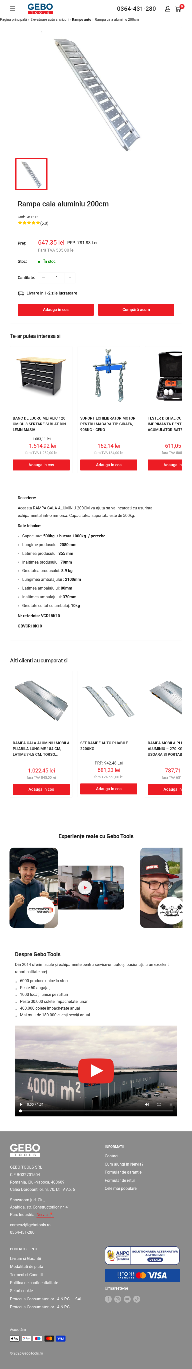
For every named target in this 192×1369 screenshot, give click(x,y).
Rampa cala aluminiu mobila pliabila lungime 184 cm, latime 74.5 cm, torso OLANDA (41, 752)
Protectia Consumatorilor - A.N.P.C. (40, 1307)
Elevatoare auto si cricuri (49, 19)
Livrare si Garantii (25, 1258)
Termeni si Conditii (26, 1274)
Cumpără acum (136, 309)
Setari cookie (21, 1290)
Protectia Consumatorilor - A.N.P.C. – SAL (46, 1299)
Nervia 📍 (45, 1214)
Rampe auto (81, 19)
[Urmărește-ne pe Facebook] (108, 1299)
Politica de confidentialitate (34, 1282)
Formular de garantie (123, 1172)
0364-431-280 (136, 8)
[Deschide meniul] (12, 8)
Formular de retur (120, 1180)
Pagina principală (13, 19)
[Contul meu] (167, 8)
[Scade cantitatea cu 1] (43, 278)
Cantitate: (26, 277)
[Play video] (85, 888)
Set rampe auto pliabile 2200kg (104, 746)
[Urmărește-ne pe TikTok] (136, 1299)
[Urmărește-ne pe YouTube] (127, 1299)
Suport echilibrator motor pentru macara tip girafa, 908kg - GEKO (108, 424)
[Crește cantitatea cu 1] (70, 278)
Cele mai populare (120, 1188)
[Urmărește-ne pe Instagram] (117, 1299)
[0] (178, 9)
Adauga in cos (55, 309)
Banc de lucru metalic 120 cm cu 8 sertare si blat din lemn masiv (39, 424)
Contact (111, 1156)
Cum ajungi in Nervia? (124, 1164)
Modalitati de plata (26, 1266)
